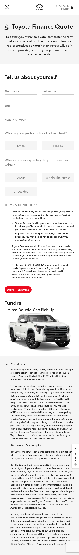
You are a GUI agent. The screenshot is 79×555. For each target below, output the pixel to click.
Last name (49, 91)
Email (8, 105)
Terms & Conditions (21, 205)
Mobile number (15, 119)
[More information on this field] (72, 8)
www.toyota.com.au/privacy (27, 277)
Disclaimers (17, 364)
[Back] (7, 7)
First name (12, 91)
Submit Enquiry (18, 289)
